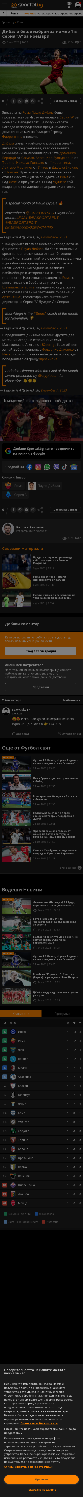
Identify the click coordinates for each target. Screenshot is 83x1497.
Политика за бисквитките (39, 1423)
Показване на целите (41, 1489)
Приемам (41, 1479)
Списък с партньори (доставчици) (28, 1467)
